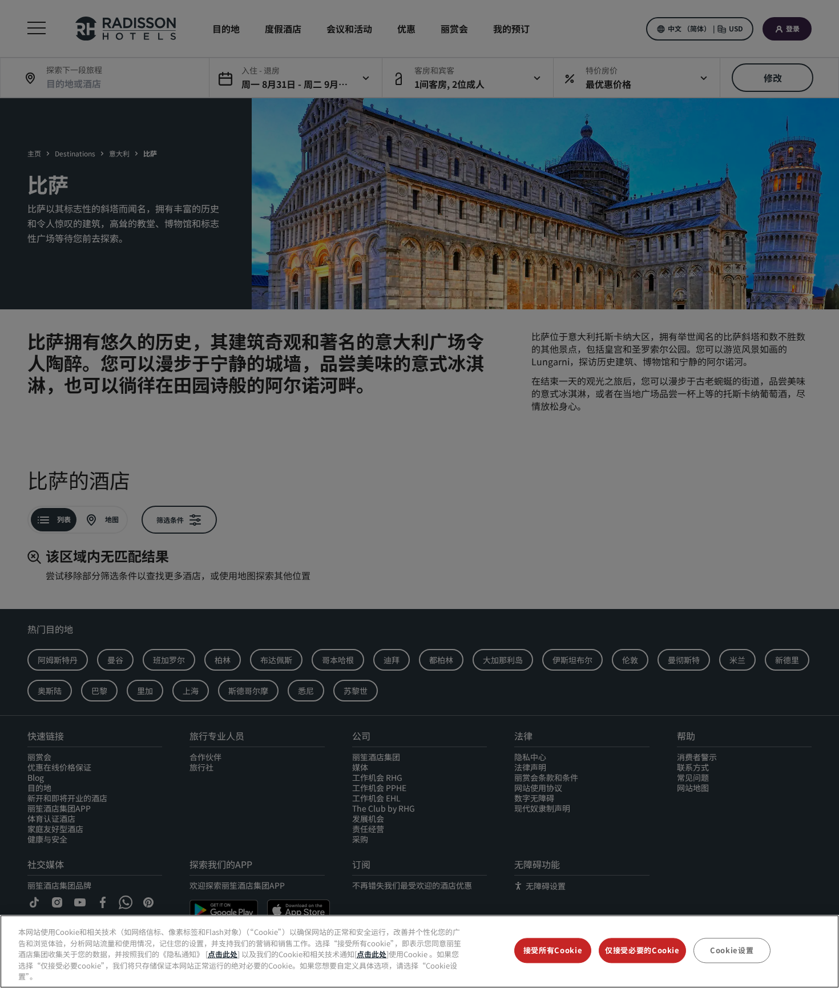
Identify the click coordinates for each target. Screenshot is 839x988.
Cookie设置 (731, 950)
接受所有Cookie (553, 950)
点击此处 (222, 954)
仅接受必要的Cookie (642, 950)
